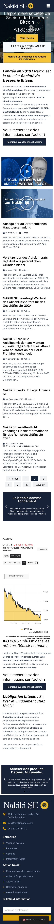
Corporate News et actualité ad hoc (22, 446)
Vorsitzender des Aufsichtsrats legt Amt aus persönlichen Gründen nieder (25, 261)
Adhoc (25, 233)
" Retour (13, 478)
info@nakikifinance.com (20, 823)
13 (27, 484)
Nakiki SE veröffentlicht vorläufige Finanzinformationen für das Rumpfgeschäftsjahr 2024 (25, 432)
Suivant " (40, 484)
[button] (48, 6)
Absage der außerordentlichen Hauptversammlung (25, 225)
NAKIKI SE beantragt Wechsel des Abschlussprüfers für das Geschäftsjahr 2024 (24, 301)
